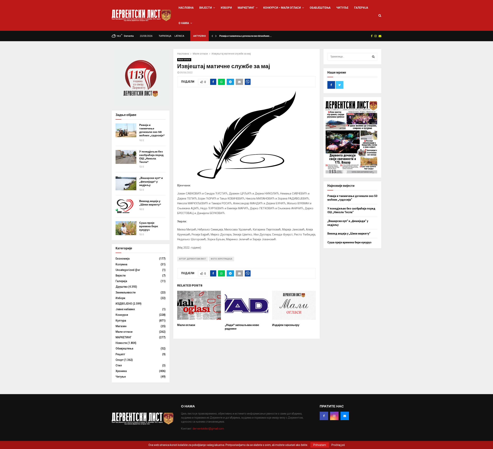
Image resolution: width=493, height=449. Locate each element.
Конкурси (122, 314)
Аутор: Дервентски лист (192, 259)
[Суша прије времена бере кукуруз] (126, 228)
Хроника (121, 371)
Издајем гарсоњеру (285, 325)
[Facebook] (324, 416)
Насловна (186, 7)
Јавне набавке (125, 309)
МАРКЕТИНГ (246, 7)
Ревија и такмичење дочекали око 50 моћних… (245, 36)
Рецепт (120, 354)
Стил (119, 365)
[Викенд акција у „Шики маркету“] (126, 206)
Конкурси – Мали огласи (282, 7)
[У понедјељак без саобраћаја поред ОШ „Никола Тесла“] (126, 157)
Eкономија (123, 258)
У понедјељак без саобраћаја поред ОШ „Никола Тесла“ (151, 157)
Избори (226, 7)
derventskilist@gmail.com (208, 428)
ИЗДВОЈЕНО (124, 303)
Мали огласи (184, 60)
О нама (184, 23)
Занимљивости (126, 292)
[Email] (344, 416)
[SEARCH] (373, 56)
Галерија (361, 7)
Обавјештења (320, 7)
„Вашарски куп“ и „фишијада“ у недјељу (151, 181)
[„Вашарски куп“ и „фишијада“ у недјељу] (126, 183)
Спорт (119, 359)
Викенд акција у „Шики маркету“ (150, 202)
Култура (121, 320)
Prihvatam (319, 444)
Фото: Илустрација (221, 259)
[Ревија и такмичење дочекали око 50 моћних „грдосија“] (126, 130)
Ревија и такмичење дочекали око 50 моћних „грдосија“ (152, 130)
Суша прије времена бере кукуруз (148, 226)
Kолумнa (121, 264)
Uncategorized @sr (128, 269)
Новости (121, 342)
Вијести (205, 7)
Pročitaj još (338, 445)
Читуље (342, 7)
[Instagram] (334, 416)
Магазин (121, 326)
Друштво (122, 286)
